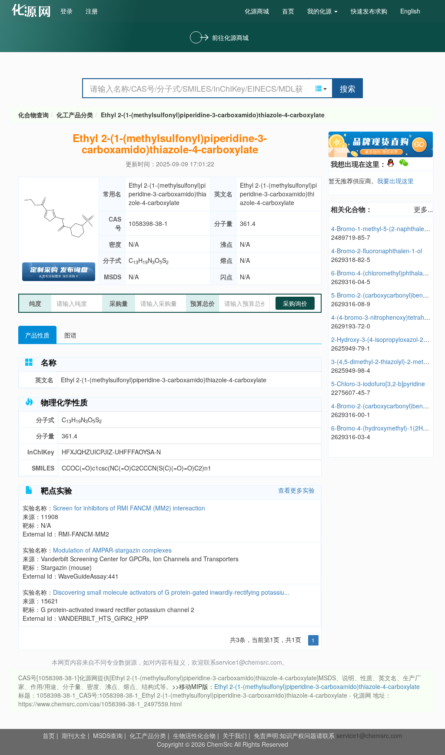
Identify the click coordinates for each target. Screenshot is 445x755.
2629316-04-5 (350, 281)
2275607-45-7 (350, 392)
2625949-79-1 (350, 348)
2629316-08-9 (350, 303)
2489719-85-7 (350, 237)
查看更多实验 (296, 490)
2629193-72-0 (350, 325)
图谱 (70, 335)
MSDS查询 (108, 735)
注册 (92, 11)
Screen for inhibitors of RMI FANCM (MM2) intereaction (129, 507)
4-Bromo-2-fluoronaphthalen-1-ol (376, 250)
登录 (66, 11)
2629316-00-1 (350, 414)
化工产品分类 (74, 114)
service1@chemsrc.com (369, 735)
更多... (423, 209)
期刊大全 (74, 735)
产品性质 (37, 335)
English (410, 11)
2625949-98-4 (350, 370)
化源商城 (257, 11)
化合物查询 (33, 114)
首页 (288, 11)
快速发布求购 (369, 11)
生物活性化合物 (194, 735)
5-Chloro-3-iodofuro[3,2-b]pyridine (378, 383)
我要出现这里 (395, 180)
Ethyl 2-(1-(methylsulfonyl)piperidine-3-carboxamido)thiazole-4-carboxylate (213, 114)
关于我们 (234, 735)
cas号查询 (33, 10)
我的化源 (320, 11)
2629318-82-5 (350, 259)
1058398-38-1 (148, 223)
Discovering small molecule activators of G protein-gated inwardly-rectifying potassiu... (171, 592)
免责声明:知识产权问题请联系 (295, 735)
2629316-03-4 (350, 436)
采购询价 (295, 303)
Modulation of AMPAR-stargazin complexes (112, 550)
